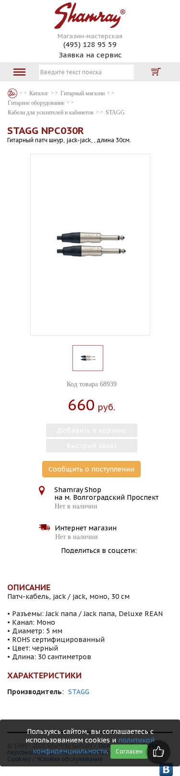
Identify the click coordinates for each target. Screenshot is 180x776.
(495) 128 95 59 (90, 44)
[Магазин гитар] (12, 93)
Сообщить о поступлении (91, 469)
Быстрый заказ (92, 445)
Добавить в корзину (91, 430)
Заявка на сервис (90, 54)
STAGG (78, 691)
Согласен (129, 751)
